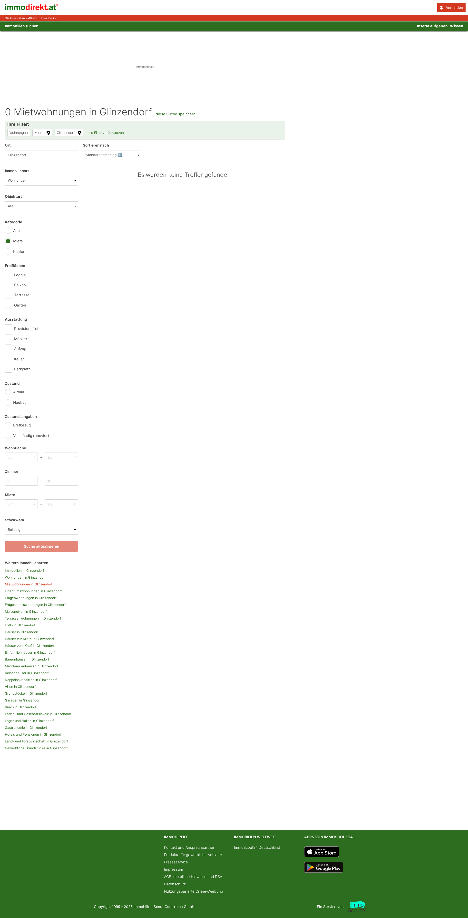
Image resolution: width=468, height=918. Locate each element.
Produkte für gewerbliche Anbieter (193, 854)
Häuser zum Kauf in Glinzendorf (29, 646)
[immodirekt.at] (31, 9)
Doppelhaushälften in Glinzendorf (31, 680)
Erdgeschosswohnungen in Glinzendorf (35, 605)
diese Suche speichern (175, 114)
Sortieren (96, 145)
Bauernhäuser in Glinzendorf (27, 659)
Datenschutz (175, 884)
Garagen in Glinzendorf (23, 700)
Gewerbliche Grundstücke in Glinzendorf (36, 748)
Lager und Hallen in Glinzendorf (29, 721)
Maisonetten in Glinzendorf (26, 611)
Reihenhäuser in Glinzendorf (27, 673)
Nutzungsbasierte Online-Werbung (193, 891)
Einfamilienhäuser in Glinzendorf (30, 652)
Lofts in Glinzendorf (20, 625)
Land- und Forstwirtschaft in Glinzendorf (36, 741)
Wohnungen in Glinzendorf (25, 577)
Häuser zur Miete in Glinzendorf (29, 639)
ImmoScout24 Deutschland (257, 847)
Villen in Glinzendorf (20, 687)
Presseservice (176, 862)
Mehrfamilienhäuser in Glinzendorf (31, 666)
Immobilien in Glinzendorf (24, 571)
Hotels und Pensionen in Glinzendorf (33, 734)
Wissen (456, 26)
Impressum (173, 869)
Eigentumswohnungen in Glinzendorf (33, 591)
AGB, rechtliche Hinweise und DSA (193, 876)
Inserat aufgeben (432, 26)
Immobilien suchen (21, 26)
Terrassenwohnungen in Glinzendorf (33, 618)
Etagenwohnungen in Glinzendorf (31, 598)
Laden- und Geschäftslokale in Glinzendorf (38, 714)
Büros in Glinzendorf (20, 707)
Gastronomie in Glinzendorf (26, 728)
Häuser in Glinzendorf (22, 632)
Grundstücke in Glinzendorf (26, 693)
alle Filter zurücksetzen (106, 133)
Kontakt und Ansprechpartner (189, 847)
